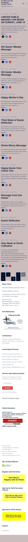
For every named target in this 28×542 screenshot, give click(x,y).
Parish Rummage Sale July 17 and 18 (12, 362)
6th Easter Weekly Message (11, 48)
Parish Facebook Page (10, 398)
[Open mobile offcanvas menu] (26, 4)
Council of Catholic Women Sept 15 (11, 354)
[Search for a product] (23, 3)
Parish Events (13, 13)
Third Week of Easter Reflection (12, 121)
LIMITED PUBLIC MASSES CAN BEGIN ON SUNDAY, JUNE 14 (13, 20)
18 (13, 279)
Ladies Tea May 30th (7, 364)
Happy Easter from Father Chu (11, 169)
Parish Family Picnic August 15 (10, 359)
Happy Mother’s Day (12, 97)
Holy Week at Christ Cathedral (12, 244)
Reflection (13, 117)
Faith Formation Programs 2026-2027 (12, 356)
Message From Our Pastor (11, 196)
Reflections (13, 43)
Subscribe (7, 388)
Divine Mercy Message (13, 145)
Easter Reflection (10, 220)
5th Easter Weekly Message (11, 73)
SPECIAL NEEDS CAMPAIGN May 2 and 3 (13, 367)
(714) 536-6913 (6, 449)
